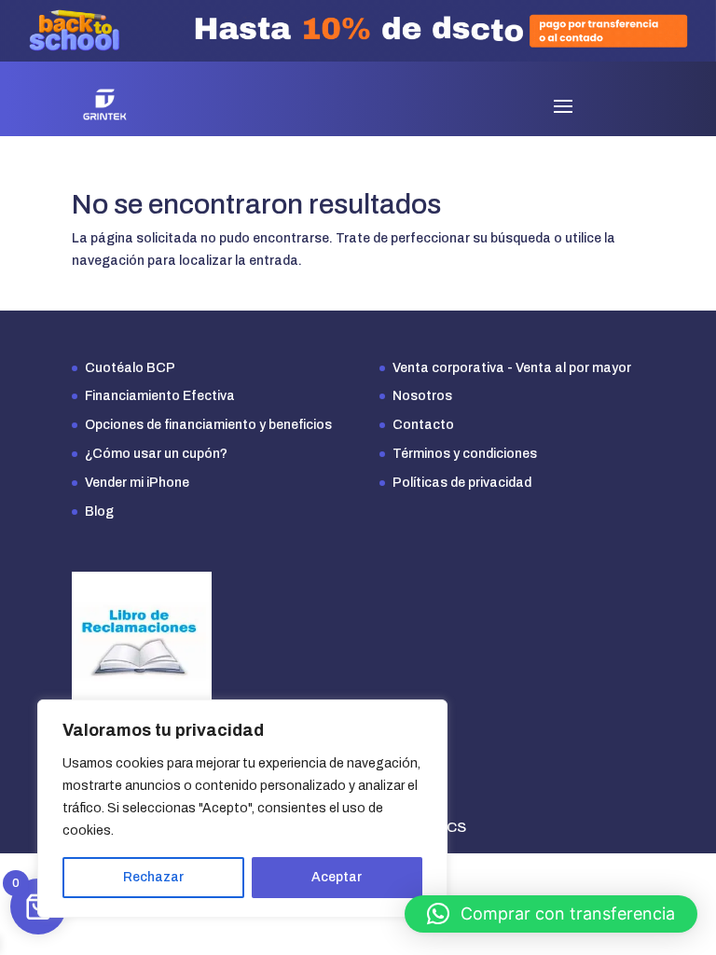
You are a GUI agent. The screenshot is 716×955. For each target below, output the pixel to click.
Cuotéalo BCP (130, 368)
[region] (242, 808)
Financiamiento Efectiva (160, 396)
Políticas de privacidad (461, 483)
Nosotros (422, 396)
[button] (551, 914)
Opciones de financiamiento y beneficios (208, 425)
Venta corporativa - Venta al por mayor (511, 368)
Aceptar (336, 877)
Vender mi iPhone (137, 483)
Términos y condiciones (464, 454)
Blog (99, 512)
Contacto (423, 425)
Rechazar (153, 877)
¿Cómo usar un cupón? (156, 454)
